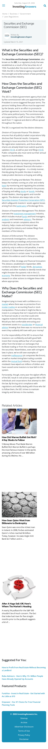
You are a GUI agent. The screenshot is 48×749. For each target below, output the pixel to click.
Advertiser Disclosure (24, 727)
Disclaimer (24, 739)
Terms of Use (24, 731)
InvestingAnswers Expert (21, 37)
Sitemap (24, 718)
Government (25, 14)
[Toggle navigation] (4, 5)
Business (13, 14)
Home (4, 14)
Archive (24, 722)
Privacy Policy (24, 735)
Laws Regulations (11, 16)
